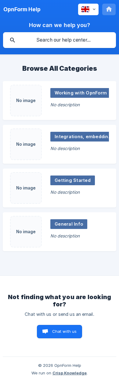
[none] (22, 9)
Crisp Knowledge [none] (69, 372)
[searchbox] (59, 40)
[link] (59, 100)
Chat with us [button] (64, 331)
